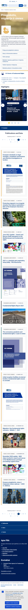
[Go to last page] (17, 142)
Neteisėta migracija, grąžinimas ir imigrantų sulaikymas (13, 60)
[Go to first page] (3, 140)
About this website (4, 584)
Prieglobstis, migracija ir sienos (10, 9)
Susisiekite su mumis (6, 571)
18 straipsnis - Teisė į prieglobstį (20, 77)
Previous (2, 105)
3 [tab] (15, 123)
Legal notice (9, 584)
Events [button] (4, 532)
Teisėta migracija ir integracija (10, 64)
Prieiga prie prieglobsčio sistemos (11, 50)
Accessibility (3, 586)
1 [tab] (9, 123)
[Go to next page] (15, 142)
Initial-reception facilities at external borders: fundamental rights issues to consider (14, 378)
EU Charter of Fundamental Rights (15, 73)
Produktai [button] (5, 128)
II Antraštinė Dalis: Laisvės (6, 77)
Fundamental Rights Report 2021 (13, 306)
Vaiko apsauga (6, 56)
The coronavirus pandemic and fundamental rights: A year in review (14, 332)
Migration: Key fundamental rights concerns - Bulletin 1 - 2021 (13, 429)
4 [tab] (18, 123)
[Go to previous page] (5, 140)
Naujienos (4, 553)
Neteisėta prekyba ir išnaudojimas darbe (12, 68)
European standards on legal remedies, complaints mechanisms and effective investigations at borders (14, 157)
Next (25, 105)
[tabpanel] (14, 105)
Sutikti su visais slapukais (12, 602)
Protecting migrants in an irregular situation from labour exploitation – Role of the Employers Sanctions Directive (14, 206)
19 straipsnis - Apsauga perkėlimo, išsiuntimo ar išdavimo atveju (14, 82)
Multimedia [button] (5, 523)
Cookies (14, 584)
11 (25, 139)
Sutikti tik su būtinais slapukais (13, 606)
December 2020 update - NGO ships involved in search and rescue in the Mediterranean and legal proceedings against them (14, 459)
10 (23, 139)
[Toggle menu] (25, 5)
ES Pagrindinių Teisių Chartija (9, 549)
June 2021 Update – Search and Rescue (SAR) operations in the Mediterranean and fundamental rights (13, 237)
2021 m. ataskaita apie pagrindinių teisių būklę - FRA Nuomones (14, 261)
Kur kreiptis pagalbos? (7, 551)
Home (2, 9)
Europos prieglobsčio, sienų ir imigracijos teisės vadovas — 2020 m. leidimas (13, 484)
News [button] (4, 527)
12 (10, 141)
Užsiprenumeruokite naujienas (9, 555)
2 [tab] (12, 123)
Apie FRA (4, 548)
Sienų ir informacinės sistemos (10, 53)
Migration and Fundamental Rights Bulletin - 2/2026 (13, 109)
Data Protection (20, 584)
